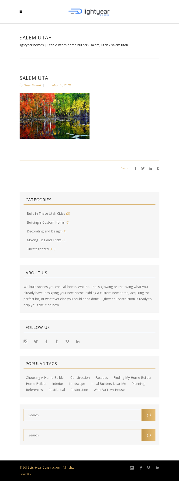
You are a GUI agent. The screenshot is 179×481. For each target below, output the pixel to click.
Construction (80, 378)
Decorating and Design (44, 231)
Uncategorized (38, 249)
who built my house (109, 390)
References (34, 390)
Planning (138, 384)
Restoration (79, 390)
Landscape (77, 384)
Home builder (36, 384)
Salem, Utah (99, 45)
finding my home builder (132, 378)
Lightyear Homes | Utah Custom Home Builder (53, 45)
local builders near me (108, 384)
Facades (101, 378)
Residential (56, 390)
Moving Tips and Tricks (44, 240)
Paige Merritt (32, 85)
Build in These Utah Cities (46, 213)
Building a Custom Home (46, 222)
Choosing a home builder (45, 378)
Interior (57, 384)
